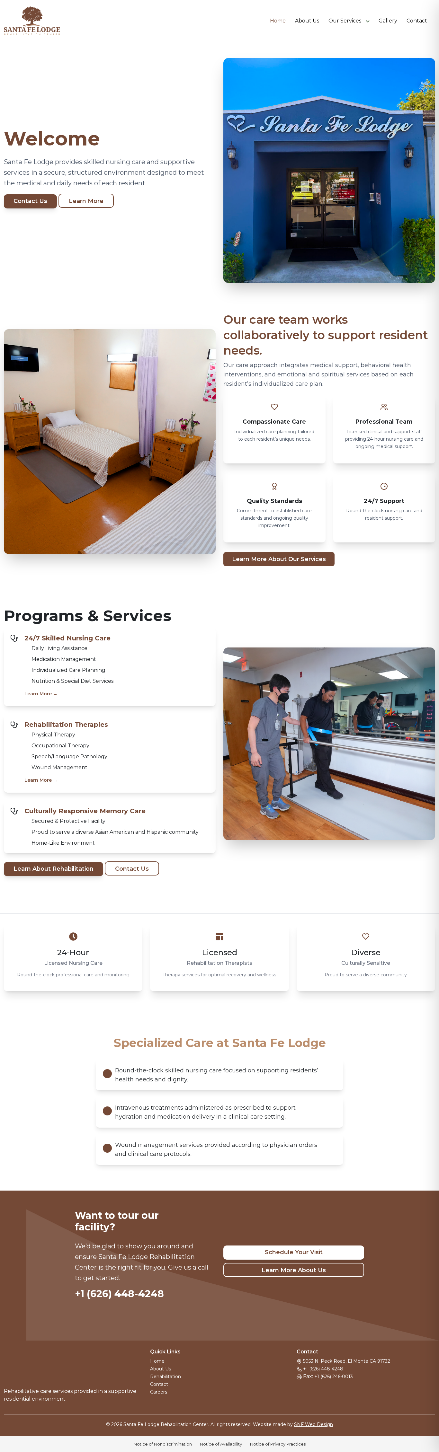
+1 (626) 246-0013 (333, 1376)
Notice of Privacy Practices (278, 1444)
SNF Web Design (313, 1424)
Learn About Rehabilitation (53, 868)
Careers (158, 1392)
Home (278, 20)
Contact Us (30, 201)
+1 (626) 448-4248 (119, 1294)
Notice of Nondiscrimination (163, 1444)
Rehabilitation (165, 1376)
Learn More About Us (294, 1270)
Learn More (86, 201)
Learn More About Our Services (279, 559)
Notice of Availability (221, 1444)
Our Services (344, 20)
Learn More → (41, 694)
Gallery (388, 20)
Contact (417, 20)
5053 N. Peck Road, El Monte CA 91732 (346, 1361)
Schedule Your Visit (294, 1252)
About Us (307, 20)
